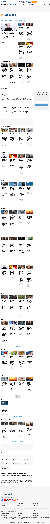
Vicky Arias (26, 463)
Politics (20, 20)
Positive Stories (5, 17)
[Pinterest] (5, 500)
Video (42, 4)
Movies (15, 20)
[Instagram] (13, 500)
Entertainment (4, 20)
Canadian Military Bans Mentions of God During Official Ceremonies (27, 92)
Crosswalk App (20, 503)
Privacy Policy (3, 505)
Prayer (45, 4)
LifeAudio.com (20, 515)
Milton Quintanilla (27, 455)
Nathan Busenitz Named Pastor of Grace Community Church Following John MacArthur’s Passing (27, 114)
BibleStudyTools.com (5, 513)
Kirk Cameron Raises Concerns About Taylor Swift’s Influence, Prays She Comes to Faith (17, 106)
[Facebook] (2, 500)
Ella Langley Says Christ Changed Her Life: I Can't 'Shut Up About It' (5, 106)
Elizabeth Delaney (16, 463)
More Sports (17, 315)
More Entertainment (17, 290)
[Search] (4, 2)
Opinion (21, 17)
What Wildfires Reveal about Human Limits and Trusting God (27, 99)
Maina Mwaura (26, 459)
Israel (25, 20)
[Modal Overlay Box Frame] (41, 101)
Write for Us (35, 505)
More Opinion (17, 231)
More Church (17, 259)
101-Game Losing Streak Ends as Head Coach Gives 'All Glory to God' (6, 112)
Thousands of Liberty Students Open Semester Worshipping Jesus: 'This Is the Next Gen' (17, 100)
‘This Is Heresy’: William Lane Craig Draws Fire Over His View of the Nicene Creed (5, 100)
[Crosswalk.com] (25, 2)
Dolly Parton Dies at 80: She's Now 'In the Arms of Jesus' (17, 92)
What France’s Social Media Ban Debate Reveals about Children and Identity (28, 106)
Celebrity (11, 17)
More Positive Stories (17, 149)
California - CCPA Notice (5, 507)
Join (34, 1)
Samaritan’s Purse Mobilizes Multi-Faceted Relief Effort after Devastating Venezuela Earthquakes (5, 93)
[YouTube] (10, 500)
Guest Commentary (5, 463)
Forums (12, 4)
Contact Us (35, 503)
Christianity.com (4, 515)
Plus (8, 4)
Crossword (17, 4)
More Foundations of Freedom (17, 441)
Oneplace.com (36, 515)
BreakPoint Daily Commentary (5, 468)
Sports (10, 20)
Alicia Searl (15, 459)
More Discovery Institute (17, 416)
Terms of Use (19, 505)
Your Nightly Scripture (31, 4)
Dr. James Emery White (6, 455)
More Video (17, 204)
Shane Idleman (4, 459)
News (38, 4)
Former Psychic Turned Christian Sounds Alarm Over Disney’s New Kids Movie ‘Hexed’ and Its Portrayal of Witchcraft (16, 114)
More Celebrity (17, 177)
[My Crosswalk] (41, 2)
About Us (3, 503)
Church (26, 17)
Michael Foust (15, 455)
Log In (47, 1)
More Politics (17, 371)
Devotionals (23, 4)
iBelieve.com (35, 513)
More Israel (17, 396)
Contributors (4, 453)
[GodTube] (18, 500)
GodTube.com (20, 513)
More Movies (17, 346)
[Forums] (15, 500)
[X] (7, 500)
